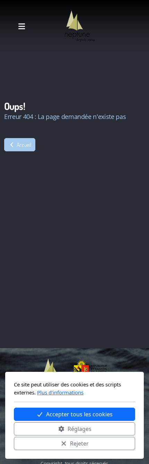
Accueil (23, 144)
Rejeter (79, 443)
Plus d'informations (60, 392)
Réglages (79, 429)
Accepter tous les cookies (79, 414)
